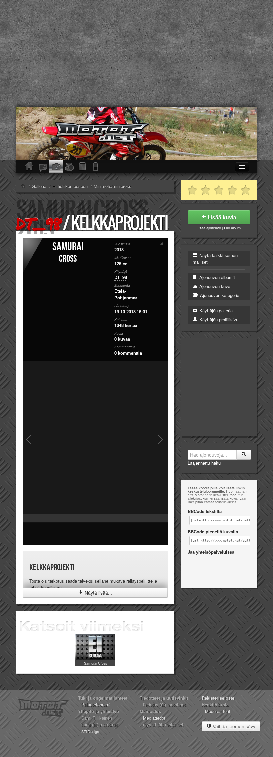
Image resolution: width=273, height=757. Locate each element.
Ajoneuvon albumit (216, 277)
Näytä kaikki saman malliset (215, 258)
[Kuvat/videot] (56, 166)
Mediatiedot (154, 718)
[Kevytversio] (96, 166)
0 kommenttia (128, 353)
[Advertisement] (136, 53)
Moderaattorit (217, 711)
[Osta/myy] (69, 166)
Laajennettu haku (204, 463)
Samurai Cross (95, 663)
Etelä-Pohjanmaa (125, 294)
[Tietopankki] (82, 166)
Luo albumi (232, 227)
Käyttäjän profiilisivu (218, 319)
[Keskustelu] (42, 166)
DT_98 (38, 223)
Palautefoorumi (95, 704)
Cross (68, 258)
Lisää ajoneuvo (209, 227)
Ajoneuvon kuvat (215, 286)
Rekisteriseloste (218, 698)
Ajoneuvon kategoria (219, 295)
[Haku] (243, 455)
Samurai (67, 247)
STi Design (90, 731)
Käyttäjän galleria (215, 310)
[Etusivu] (29, 166)
